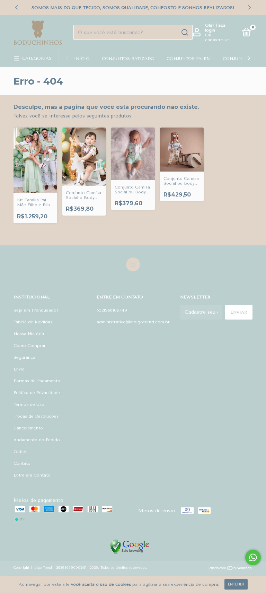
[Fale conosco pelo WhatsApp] (253, 557)
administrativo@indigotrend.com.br (133, 322)
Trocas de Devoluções (36, 416)
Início (82, 58)
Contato (22, 463)
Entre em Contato (32, 475)
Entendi (236, 584)
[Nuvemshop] (230, 569)
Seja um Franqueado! (36, 310)
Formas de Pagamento (37, 380)
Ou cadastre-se (217, 37)
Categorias (37, 58)
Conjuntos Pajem (189, 58)
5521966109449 (112, 310)
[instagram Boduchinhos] (133, 264)
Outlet (20, 451)
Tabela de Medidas (33, 322)
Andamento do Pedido (37, 439)
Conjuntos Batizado (128, 58)
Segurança (24, 357)
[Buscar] (184, 32)
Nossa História (29, 333)
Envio (19, 369)
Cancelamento (28, 428)
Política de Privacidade (37, 392)
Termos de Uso (29, 404)
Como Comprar (30, 345)
